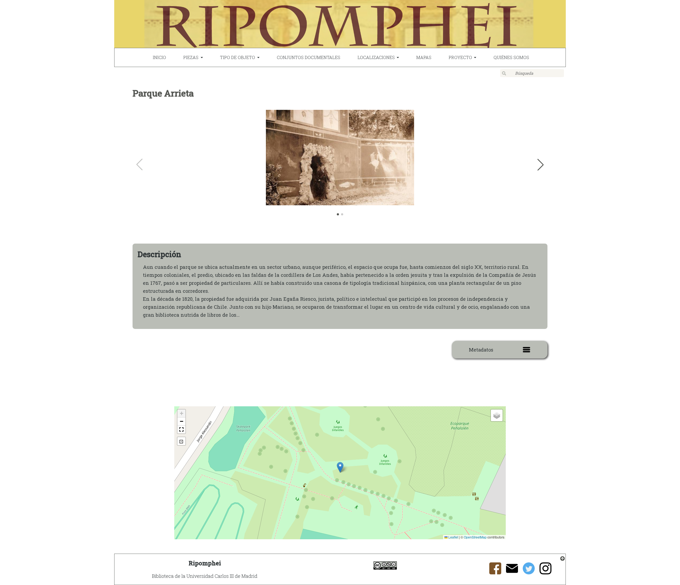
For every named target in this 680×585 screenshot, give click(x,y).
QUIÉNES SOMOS (511, 57)
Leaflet (453, 537)
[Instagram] (545, 571)
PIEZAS (190, 57)
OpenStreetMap (475, 537)
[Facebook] (495, 571)
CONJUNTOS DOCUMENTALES (308, 57)
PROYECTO (460, 57)
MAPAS (423, 57)
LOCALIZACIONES (376, 57)
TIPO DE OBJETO (237, 57)
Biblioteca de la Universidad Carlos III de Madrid (204, 576)
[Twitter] (529, 571)
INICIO (159, 57)
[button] (540, 164)
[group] (340, 165)
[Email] (512, 571)
